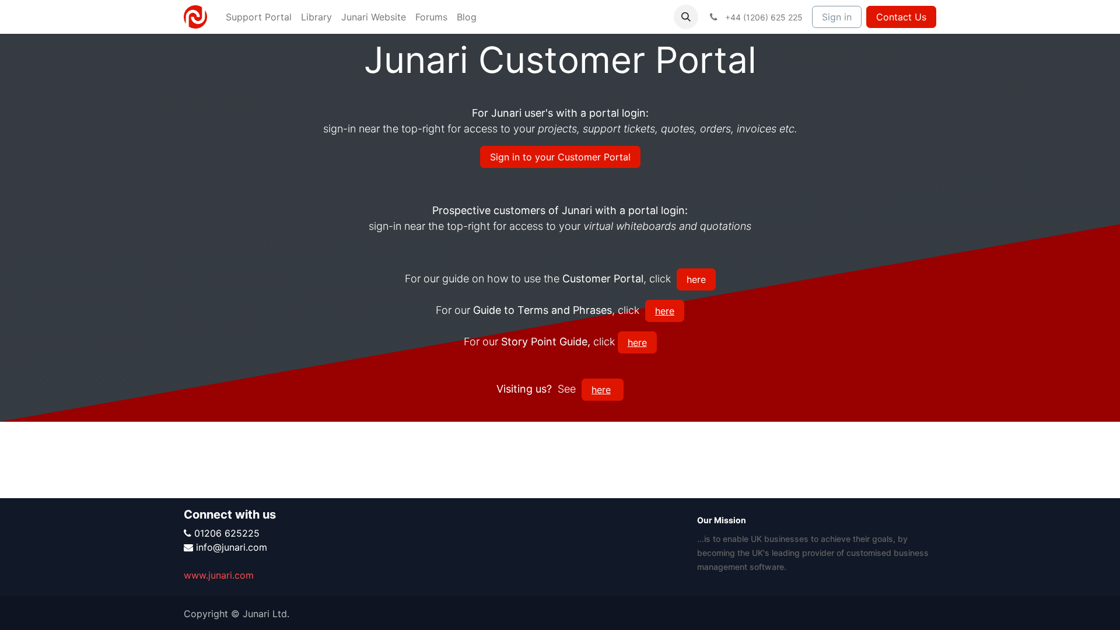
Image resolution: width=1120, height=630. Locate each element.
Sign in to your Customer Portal (560, 157)
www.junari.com (219, 575)
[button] (686, 17)
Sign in (837, 17)
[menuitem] (258, 17)
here (696, 279)
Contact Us (901, 17)
